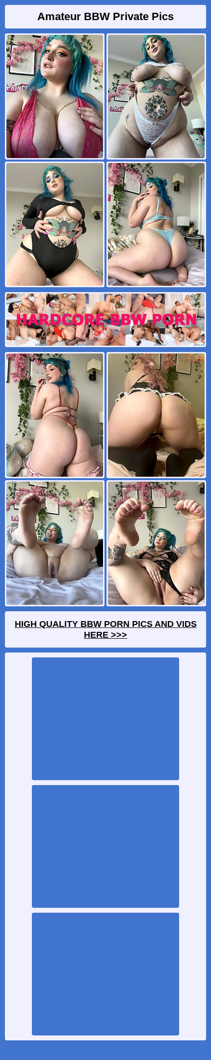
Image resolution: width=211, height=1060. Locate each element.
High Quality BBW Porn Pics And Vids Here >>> (106, 629)
